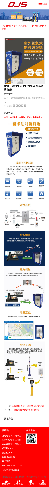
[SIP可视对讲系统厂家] (14, 4)
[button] (43, 4)
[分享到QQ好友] (19, 106)
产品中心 (22, 26)
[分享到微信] (22, 106)
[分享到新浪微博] (14, 106)
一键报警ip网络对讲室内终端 (25, 410)
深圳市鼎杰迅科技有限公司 (33, 477)
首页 (14, 26)
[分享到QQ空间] (17, 106)
